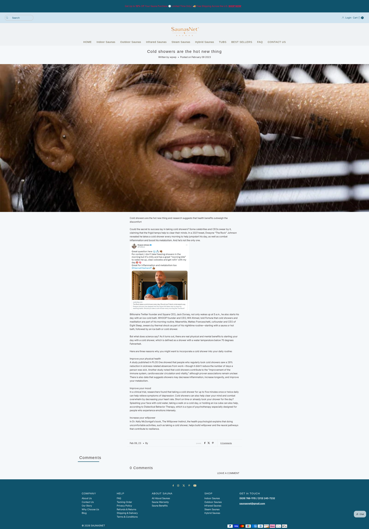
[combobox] (19, 18)
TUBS (222, 42)
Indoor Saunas (106, 42)
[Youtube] (194, 485)
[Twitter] (184, 485)
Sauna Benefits (160, 505)
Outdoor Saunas (130, 42)
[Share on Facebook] (205, 443)
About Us (87, 498)
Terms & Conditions (127, 516)
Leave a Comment (228, 473)
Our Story (87, 505)
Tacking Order (124, 502)
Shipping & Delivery (127, 513)
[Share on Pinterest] (213, 443)
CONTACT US (277, 42)
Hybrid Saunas (204, 42)
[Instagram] (178, 485)
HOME (87, 42)
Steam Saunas (181, 42)
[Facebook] (173, 485)
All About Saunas (161, 498)
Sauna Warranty (160, 502)
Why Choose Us (90, 509)
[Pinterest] (189, 485)
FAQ (260, 42)
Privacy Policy (124, 505)
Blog (84, 513)
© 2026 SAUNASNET (93, 525)
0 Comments (226, 443)
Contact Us (88, 502)
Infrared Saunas (156, 42)
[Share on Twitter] (209, 443)
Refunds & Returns (126, 509)
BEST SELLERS (241, 42)
